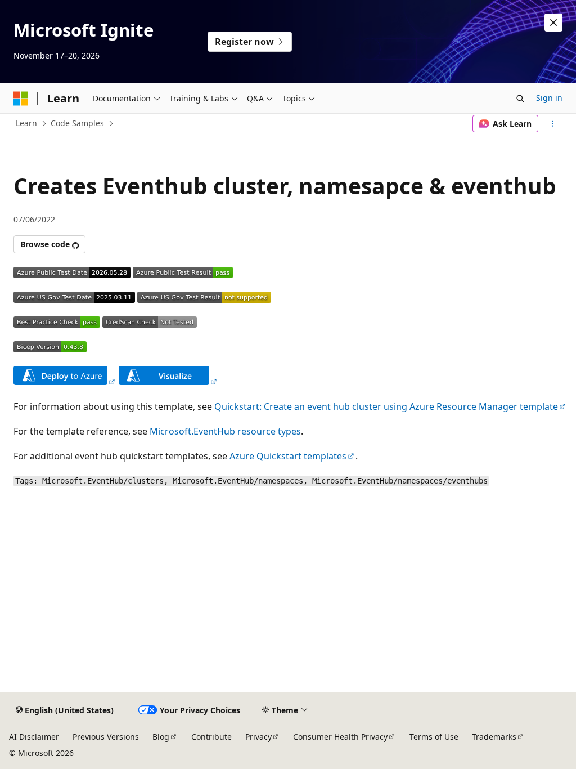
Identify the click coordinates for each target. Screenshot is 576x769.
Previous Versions (106, 736)
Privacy (258, 736)
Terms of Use (434, 736)
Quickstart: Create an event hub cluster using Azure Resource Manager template (386, 406)
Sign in (549, 97)
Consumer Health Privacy (340, 736)
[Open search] (520, 98)
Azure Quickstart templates (288, 456)
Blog (160, 736)
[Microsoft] (21, 98)
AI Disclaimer (34, 736)
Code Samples (77, 123)
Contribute (211, 736)
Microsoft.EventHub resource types (225, 431)
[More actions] (552, 124)
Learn (26, 123)
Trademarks (494, 736)
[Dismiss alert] (553, 23)
